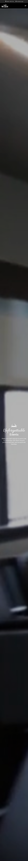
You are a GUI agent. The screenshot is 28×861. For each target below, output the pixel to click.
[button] (25, 5)
